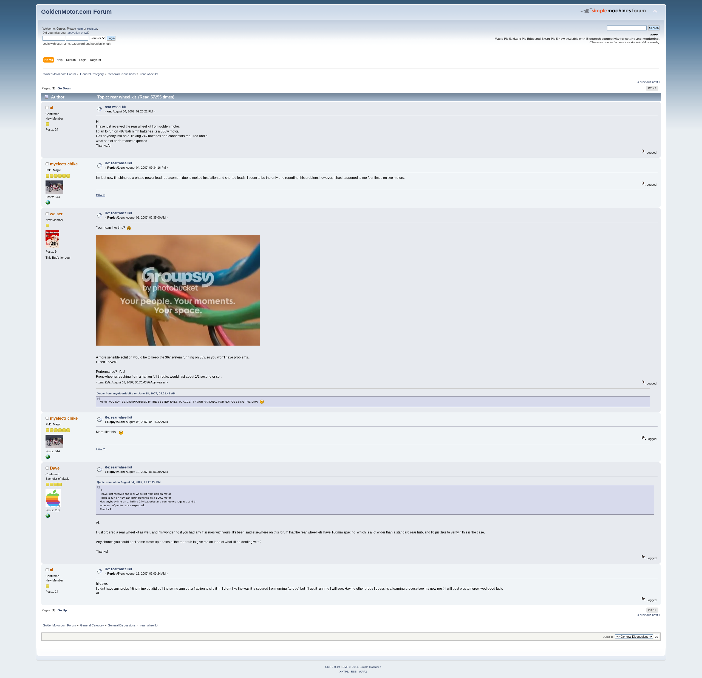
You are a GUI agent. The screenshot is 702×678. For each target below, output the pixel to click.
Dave (55, 468)
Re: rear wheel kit (118, 163)
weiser (56, 213)
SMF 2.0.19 (332, 666)
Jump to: (608, 636)
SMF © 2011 (350, 666)
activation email (77, 32)
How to (100, 194)
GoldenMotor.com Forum (76, 11)
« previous (644, 82)
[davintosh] (48, 516)
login (80, 28)
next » (656, 82)
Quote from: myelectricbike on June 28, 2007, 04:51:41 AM (136, 393)
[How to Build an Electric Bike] (48, 203)
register (92, 28)
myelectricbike (64, 164)
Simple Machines (370, 666)
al (51, 107)
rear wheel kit (115, 107)
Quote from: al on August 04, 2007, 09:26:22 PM (128, 482)
